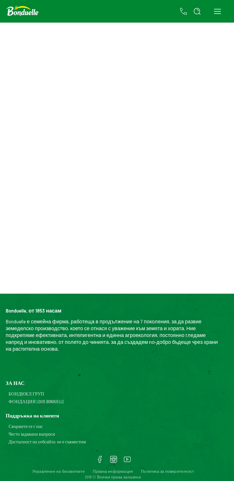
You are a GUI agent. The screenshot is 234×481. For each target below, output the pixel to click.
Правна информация (113, 471)
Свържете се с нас (26, 426)
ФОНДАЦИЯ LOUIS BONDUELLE (36, 401)
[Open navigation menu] (217, 11)
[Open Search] (197, 11)
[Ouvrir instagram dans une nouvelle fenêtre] (113, 461)
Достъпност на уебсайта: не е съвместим (47, 441)
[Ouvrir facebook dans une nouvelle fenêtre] (99, 461)
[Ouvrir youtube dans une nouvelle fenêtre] (127, 461)
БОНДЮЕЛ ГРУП (26, 393)
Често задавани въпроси (32, 434)
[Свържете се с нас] (183, 11)
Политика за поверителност (167, 471)
